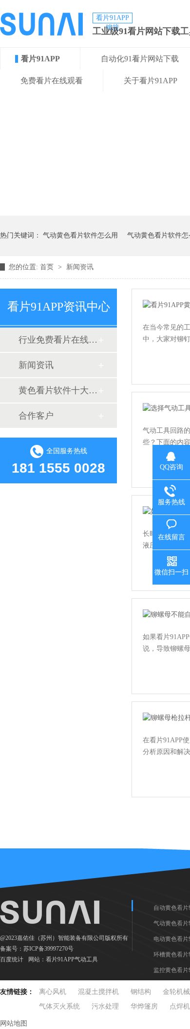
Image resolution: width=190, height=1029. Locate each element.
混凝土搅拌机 (98, 991)
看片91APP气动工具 (72, 959)
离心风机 (52, 991)
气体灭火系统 (59, 1006)
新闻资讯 (80, 267)
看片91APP (40, 59)
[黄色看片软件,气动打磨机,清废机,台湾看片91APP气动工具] (41, 33)
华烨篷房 (144, 1006)
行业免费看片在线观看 (58, 340)
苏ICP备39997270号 (48, 948)
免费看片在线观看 (51, 80)
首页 (48, 267)
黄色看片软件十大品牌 (58, 390)
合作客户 (36, 416)
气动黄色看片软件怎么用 (80, 235)
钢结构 (141, 991)
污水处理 (105, 1006)
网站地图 (13, 1023)
